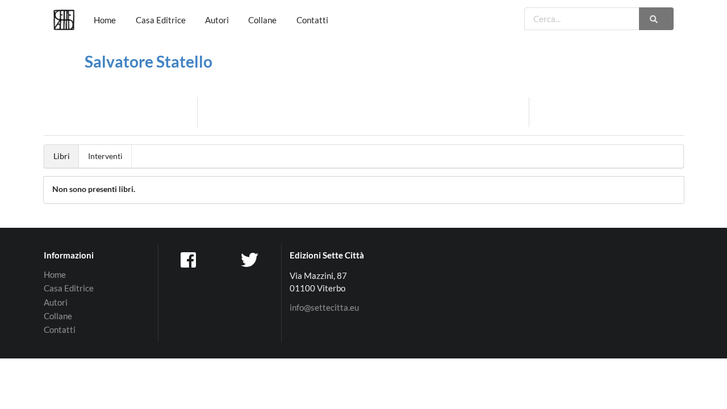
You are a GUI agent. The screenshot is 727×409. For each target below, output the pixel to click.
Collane (262, 20)
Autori (217, 20)
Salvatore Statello (148, 61)
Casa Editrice (161, 20)
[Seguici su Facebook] (189, 259)
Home (105, 20)
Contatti (312, 20)
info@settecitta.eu (324, 307)
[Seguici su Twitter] (251, 259)
